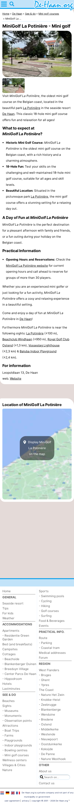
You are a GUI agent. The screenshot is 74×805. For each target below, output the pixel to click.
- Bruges (45, 675)
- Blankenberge (50, 709)
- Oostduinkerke (50, 744)
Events (44, 626)
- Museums (10, 711)
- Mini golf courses (15, 755)
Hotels (7, 684)
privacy (25, 800)
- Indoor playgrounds (17, 745)
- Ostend (45, 724)
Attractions (10, 725)
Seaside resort (12, 603)
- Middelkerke (49, 729)
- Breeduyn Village (15, 669)
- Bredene (46, 719)
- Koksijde (46, 749)
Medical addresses (52, 653)
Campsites (10, 649)
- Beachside (10, 659)
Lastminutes (11, 689)
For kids (7, 613)
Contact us (46, 783)
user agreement (12, 800)
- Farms (7, 735)
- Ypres (44, 685)
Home (6, 591)
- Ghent (44, 680)
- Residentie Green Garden (15, 637)
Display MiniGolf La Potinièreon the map (39, 448)
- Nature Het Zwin (51, 695)
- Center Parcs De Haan (19, 674)
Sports (44, 591)
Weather (8, 618)
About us (45, 771)
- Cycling (45, 601)
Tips (5, 608)
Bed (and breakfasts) (17, 644)
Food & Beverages (52, 621)
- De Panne (47, 754)
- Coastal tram (49, 648)
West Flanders (49, 670)
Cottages (9, 654)
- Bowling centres (14, 750)
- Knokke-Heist (49, 700)
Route (43, 638)
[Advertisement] (37, 391)
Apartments (10, 630)
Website (15, 378)
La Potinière (31, 108)
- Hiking (44, 606)
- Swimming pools (51, 596)
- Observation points (17, 720)
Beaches (8, 701)
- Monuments (12, 716)
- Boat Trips (10, 730)
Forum (43, 658)
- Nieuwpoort (48, 739)
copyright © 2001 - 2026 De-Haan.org (50, 800)
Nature (7, 770)
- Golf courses (49, 611)
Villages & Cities (13, 765)
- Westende (47, 734)
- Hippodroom (12, 679)
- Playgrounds (12, 740)
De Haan (8, 114)
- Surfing (45, 616)
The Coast (46, 690)
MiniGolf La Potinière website (27, 265)
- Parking (45, 643)
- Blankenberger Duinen (19, 664)
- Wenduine (47, 714)
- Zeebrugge (47, 704)
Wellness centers (14, 760)
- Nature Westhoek (52, 759)
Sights (6, 706)
